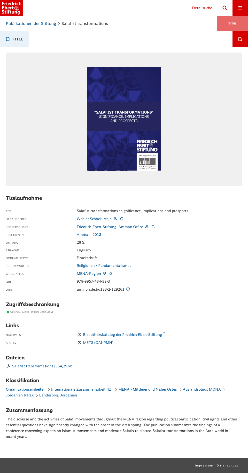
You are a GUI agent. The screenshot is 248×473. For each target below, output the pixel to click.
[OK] (224, 8)
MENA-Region (89, 273)
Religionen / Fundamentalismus (104, 265)
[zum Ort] (104, 273)
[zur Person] (115, 219)
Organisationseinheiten (26, 389)
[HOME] (11, 8)
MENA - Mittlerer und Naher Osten (148, 389)
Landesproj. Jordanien (58, 395)
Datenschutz (227, 465)
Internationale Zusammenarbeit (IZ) (82, 389)
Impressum (204, 465)
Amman (84, 234)
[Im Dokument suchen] (240, 39)
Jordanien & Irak (20, 395)
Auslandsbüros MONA (202, 389)
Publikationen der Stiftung (31, 23)
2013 (97, 234)
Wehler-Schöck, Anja (94, 219)
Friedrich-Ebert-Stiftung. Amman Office (110, 227)
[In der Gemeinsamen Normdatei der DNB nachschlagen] (121, 219)
